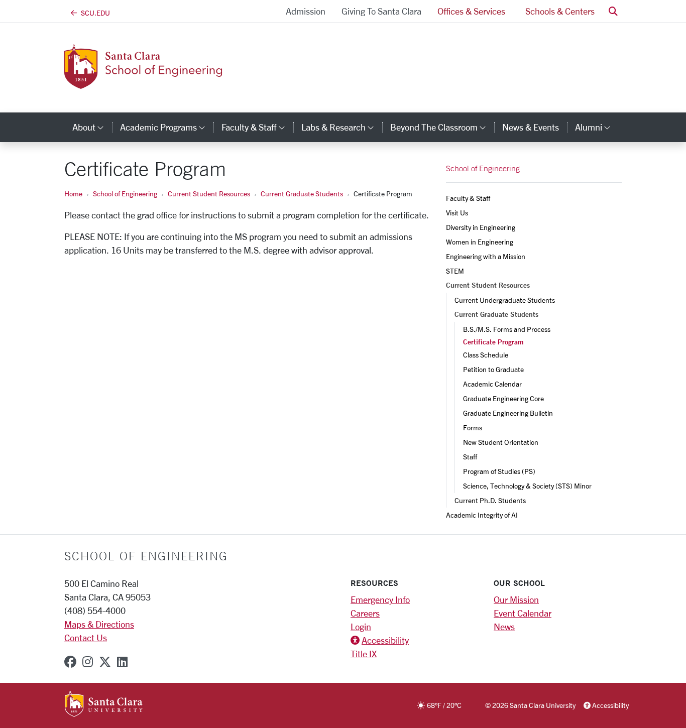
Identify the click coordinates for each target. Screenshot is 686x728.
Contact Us (85, 638)
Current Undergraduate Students (504, 300)
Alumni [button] (597, 127)
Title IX (364, 654)
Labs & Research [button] (341, 127)
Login (361, 627)
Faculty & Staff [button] (257, 127)
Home (73, 193)
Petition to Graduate (493, 369)
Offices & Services (471, 11)
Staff (470, 456)
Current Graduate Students (302, 193)
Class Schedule (485, 354)
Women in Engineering (479, 241)
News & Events (530, 127)
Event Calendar (522, 613)
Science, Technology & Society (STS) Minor (527, 485)
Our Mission (516, 599)
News (504, 627)
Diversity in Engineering (480, 227)
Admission (305, 11)
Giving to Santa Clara (381, 11)
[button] (613, 11)
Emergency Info (380, 599)
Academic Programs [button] (166, 127)
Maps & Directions (99, 624)
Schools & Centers (560, 11)
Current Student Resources (209, 193)
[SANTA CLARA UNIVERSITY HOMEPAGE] (104, 704)
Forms (472, 427)
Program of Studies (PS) (499, 471)
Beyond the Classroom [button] (442, 127)
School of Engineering (125, 193)
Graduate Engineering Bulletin (508, 413)
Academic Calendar (492, 384)
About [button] (92, 127)
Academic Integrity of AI (482, 515)
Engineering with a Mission (485, 256)
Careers (365, 613)
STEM (455, 271)
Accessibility (385, 640)
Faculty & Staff (468, 198)
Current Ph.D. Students (490, 500)
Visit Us (457, 212)
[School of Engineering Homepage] (160, 83)
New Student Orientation (500, 442)
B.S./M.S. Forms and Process (506, 329)
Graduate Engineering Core (503, 398)
